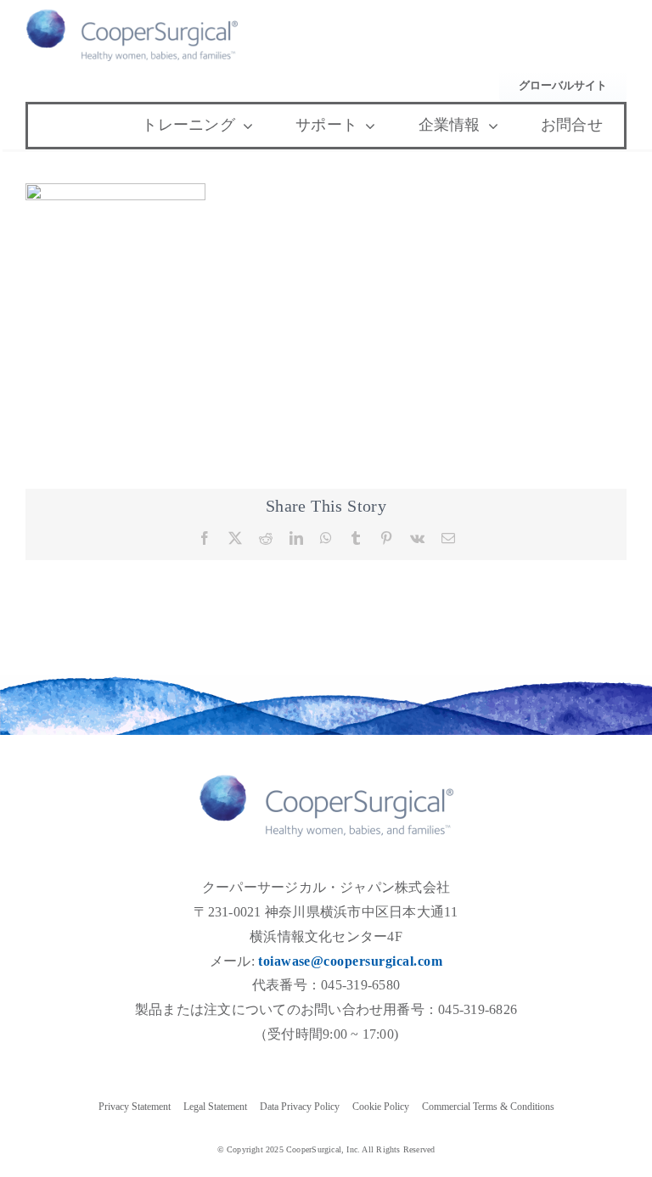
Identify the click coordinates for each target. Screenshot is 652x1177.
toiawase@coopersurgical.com (350, 961)
